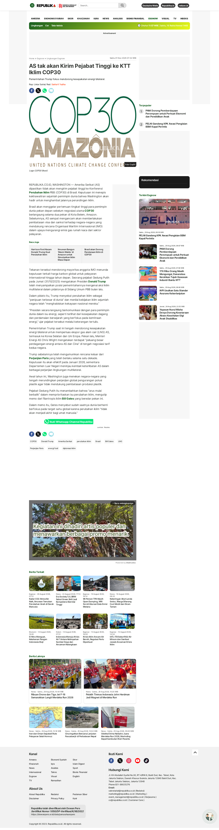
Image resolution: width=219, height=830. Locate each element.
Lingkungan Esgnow (56, 58)
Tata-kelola (57, 25)
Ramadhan (56, 780)
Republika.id (168, 5)
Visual (54, 776)
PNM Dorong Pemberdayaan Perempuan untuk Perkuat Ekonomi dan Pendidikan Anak (166, 113)
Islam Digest (78, 764)
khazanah (83, 18)
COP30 (89, 210)
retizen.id (183, 5)
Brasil (97, 441)
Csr (47, 25)
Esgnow (40, 58)
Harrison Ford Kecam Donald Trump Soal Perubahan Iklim (41, 252)
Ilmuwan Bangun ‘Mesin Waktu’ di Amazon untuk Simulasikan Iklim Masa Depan (66, 254)
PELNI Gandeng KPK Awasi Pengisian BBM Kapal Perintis (166, 125)
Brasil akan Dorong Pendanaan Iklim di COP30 (93, 252)
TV (175, 18)
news (106, 18)
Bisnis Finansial (135, 18)
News (32, 768)
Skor (75, 759)
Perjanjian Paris (39, 358)
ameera (35, 18)
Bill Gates (67, 398)
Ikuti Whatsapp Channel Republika (71, 421)
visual (165, 18)
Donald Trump (97, 281)
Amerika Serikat (65, 441)
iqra (96, 18)
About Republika (37, 794)
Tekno (54, 772)
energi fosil (53, 448)
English (76, 776)
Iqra (53, 764)
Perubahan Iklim (39, 192)
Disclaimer (34, 798)
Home (31, 58)
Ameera (32, 759)
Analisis (54, 768)
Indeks (184, 18)
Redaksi (55, 794)
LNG (120, 441)
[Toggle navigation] (32, 5)
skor (70, 18)
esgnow (153, 18)
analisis (117, 18)
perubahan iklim (84, 441)
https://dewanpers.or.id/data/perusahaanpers (53, 814)
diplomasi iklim (69, 448)
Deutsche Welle (150, 5)
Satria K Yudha (59, 84)
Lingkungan (37, 25)
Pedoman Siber (80, 794)
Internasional (35, 772)
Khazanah (33, 764)
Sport (75, 768)
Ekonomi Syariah (54, 18)
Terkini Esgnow (147, 195)
